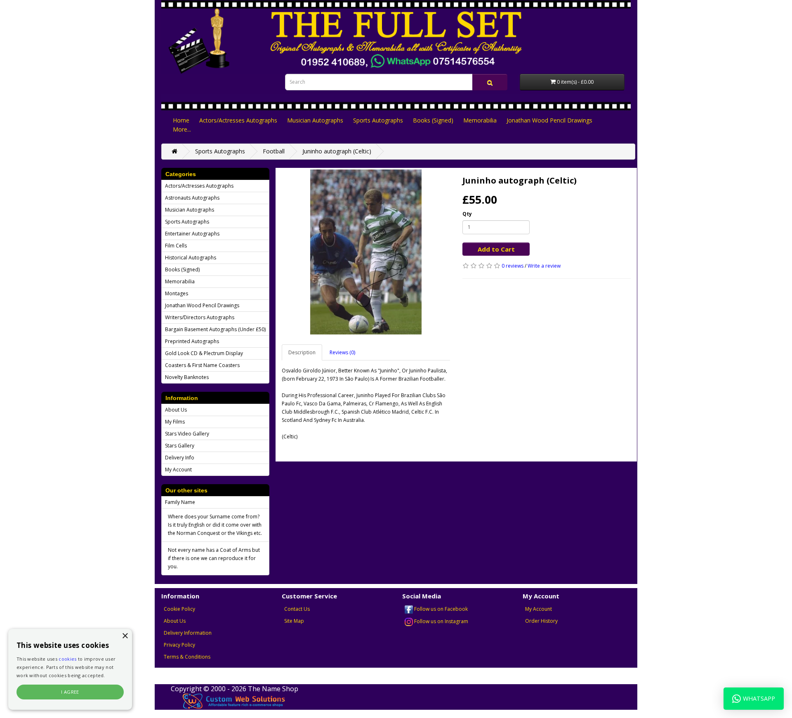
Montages (176, 293)
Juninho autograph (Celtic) (336, 151)
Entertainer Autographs (192, 233)
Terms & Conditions (187, 656)
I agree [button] (70, 692)
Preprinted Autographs (192, 341)
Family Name (180, 502)
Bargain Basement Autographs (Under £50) (215, 329)
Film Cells (176, 245)
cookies (67, 659)
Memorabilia (480, 120)
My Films (175, 421)
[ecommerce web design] (234, 700)
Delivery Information (188, 632)
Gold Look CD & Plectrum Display (204, 353)
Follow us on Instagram (440, 621)
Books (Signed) (433, 120)
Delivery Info (179, 457)
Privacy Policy (179, 644)
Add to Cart (496, 249)
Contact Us (297, 608)
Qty (467, 213)
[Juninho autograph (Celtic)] (366, 252)
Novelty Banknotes (187, 377)
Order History (541, 620)
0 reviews (512, 265)
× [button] (125, 636)
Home (181, 120)
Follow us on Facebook (440, 608)
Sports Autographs (378, 120)
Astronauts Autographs (192, 197)
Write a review (544, 265)
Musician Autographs (315, 120)
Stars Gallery (179, 445)
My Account (178, 469)
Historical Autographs (190, 257)
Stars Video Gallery (187, 433)
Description (302, 352)
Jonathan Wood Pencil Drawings (549, 120)
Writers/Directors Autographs (199, 317)
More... (182, 129)
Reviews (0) (342, 352)
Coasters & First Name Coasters (202, 365)
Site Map (294, 620)
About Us (176, 409)
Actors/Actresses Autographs (238, 120)
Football (274, 151)
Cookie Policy (179, 608)
